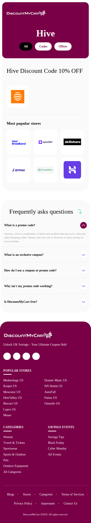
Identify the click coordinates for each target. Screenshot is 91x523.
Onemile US (52, 403)
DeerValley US (12, 397)
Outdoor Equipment (15, 466)
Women (8, 437)
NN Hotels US (53, 386)
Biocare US (10, 403)
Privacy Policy (23, 503)
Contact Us (70, 503)
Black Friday (56, 442)
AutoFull (50, 392)
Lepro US (9, 409)
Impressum (48, 503)
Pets (5, 460)
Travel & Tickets (14, 442)
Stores (27, 494)
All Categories (12, 472)
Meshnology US (13, 380)
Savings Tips (56, 437)
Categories (46, 494)
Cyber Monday (57, 448)
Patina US (50, 397)
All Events (54, 454)
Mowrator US (12, 392)
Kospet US (10, 386)
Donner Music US (55, 380)
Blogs (10, 494)
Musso (7, 415)
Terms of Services (72, 494)
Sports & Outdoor (14, 454)
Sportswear (10, 448)
